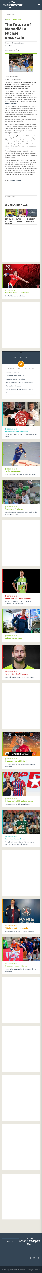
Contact (10, 1241)
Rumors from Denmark (13, 386)
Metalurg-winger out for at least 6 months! (19, 389)
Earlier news (10, 14)
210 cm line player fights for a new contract (19, 383)
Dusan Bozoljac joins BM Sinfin (15, 376)
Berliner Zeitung (10, 103)
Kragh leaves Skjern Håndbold (15, 379)
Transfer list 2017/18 (12, 372)
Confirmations (10, 393)
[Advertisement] (21, 240)
